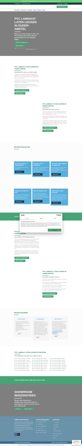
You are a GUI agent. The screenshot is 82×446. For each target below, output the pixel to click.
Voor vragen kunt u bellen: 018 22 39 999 (29, 380)
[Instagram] (18, 434)
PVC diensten (23, 10)
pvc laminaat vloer (32, 74)
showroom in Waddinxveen (53, 121)
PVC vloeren (16, 10)
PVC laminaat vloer (22, 239)
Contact (43, 10)
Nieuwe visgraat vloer (40, 191)
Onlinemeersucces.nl (63, 442)
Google (37, 337)
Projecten (35, 10)
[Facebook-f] (15, 434)
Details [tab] (41, 218)
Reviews (39, 10)
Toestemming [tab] (26, 218)
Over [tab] (55, 218)
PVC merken (29, 10)
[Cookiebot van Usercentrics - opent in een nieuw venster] (57, 215)
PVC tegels (62, 116)
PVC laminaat (56, 116)
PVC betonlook (51, 116)
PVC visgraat (44, 116)
